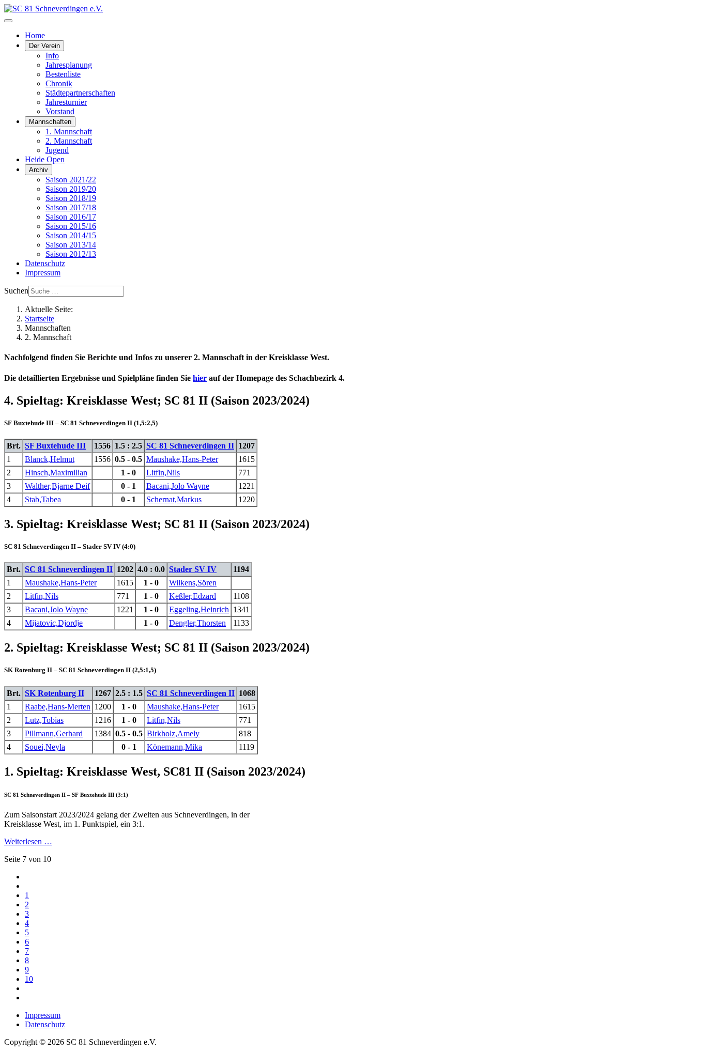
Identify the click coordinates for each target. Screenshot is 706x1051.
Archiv (38, 170)
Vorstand (59, 111)
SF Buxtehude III (55, 445)
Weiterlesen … (28, 841)
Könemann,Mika (174, 747)
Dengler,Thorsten (197, 623)
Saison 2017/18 (70, 207)
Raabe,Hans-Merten (57, 706)
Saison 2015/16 (70, 226)
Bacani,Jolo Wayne (177, 486)
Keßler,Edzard (192, 596)
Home (35, 35)
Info (52, 55)
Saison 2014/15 (70, 235)
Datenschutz (45, 263)
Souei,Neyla (45, 747)
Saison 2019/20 (70, 188)
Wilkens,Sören (193, 582)
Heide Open (45, 159)
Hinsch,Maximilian (56, 472)
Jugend (57, 150)
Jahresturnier (66, 102)
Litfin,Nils (163, 472)
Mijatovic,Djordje (54, 623)
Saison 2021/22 (70, 179)
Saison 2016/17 (70, 216)
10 (29, 979)
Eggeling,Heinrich (199, 609)
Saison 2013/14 (70, 244)
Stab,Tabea (43, 499)
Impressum (42, 272)
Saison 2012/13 (70, 254)
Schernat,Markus (174, 499)
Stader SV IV (193, 569)
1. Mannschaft (68, 131)
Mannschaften (50, 122)
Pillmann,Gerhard (54, 733)
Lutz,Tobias (44, 720)
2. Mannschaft (68, 140)
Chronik (58, 83)
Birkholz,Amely (173, 733)
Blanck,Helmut (49, 459)
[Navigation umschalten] (8, 20)
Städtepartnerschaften (80, 92)
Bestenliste (63, 74)
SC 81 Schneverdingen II (190, 445)
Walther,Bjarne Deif (57, 486)
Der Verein (44, 46)
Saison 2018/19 (70, 198)
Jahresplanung (68, 64)
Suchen (16, 290)
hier (200, 378)
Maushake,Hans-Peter (182, 459)
